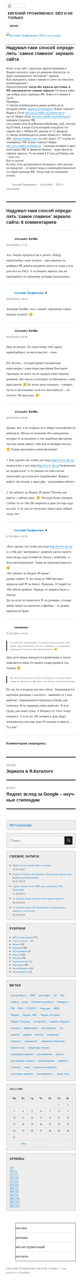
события (15, 1067)
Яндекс (15, 1015)
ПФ (12, 1008)
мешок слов (18, 1047)
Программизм (20, 951)
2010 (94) (14, 1185)
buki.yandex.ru (19, 995)
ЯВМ (56, 1008)
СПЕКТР (31, 1008)
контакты (22, 1256)
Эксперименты (21, 971)
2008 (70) (14, 1191)
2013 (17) (14, 1174)
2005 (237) (15, 1202)
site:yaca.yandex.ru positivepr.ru (51, 116)
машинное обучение (52, 1041)
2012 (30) (14, 1178)
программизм (44, 1054)
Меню (14, 26)
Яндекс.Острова (50, 1015)
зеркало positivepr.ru (40, 109)
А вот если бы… (21, 940)
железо (39, 1034)
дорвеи (27, 1034)
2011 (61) (14, 1181)
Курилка (17, 947)
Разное (16, 954)
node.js (15, 1002)
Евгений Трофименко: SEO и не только (40, 15)
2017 (12, 1167)
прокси (60, 1054)
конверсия (53, 1034)
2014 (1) (13, 1171)
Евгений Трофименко (24, 184)
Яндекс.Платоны (20, 1021)
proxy (25, 1002)
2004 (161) (15, 1205)
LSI (55, 995)
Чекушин (45, 1008)
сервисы (63, 1060)
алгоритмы (40, 1021)
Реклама (17, 958)
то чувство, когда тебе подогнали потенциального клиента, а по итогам (39, 909)
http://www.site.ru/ (62, 460)
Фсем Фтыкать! (21, 968)
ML (62, 995)
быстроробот (48, 1028)
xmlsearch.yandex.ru (42, 1002)
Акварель (62, 1002)
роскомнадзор (46, 1060)
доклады (22, 1237)
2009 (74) (14, 1188)
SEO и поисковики (22, 937)
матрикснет (31, 1041)
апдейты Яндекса (60, 1021)
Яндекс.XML (30, 1015)
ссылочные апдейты (45, 1067)
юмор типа (63, 1073)
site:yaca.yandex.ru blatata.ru (23, 146)
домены (15, 1034)
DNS (32, 995)
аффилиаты (31, 1028)
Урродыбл (18, 964)
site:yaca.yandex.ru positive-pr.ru (44, 113)
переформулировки (22, 1054)
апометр (15, 1028)
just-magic (44, 995)
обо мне (21, 1228)
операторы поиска (38, 1047)
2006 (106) (15, 1198)
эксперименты (45, 1073)
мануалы (16, 1041)
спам (27, 1067)
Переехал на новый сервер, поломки (32, 865)
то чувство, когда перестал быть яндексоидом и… (39, 898)
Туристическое (21, 961)
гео (61, 1028)
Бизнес (16, 944)
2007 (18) (14, 1195)
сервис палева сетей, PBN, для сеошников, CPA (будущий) (38, 887)
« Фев (23, 1143)
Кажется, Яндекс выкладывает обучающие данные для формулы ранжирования (42, 875)
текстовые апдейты (22, 1073)
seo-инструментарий (30, 1247)
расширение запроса (23, 1060)
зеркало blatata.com (24, 138)
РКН (20, 1008)
